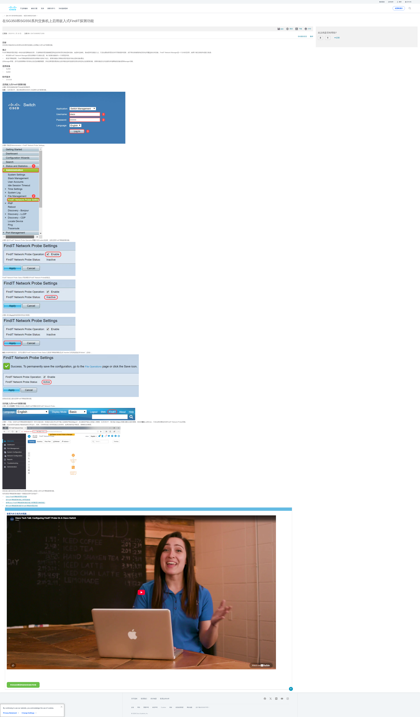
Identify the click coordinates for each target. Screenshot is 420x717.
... (2, 16)
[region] (32, 710)
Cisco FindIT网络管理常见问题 (16, 496)
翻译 (311, 36)
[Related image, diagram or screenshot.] (63, 143)
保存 (282, 29)
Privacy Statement (10, 713)
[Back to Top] (291, 689)
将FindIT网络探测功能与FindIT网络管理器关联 (22, 506)
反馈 (338, 38)
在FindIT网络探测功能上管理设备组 (18, 500)
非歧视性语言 (302, 36)
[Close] (61, 707)
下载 (300, 29)
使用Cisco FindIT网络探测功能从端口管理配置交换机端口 (25, 502)
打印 (309, 29)
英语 (291, 29)
